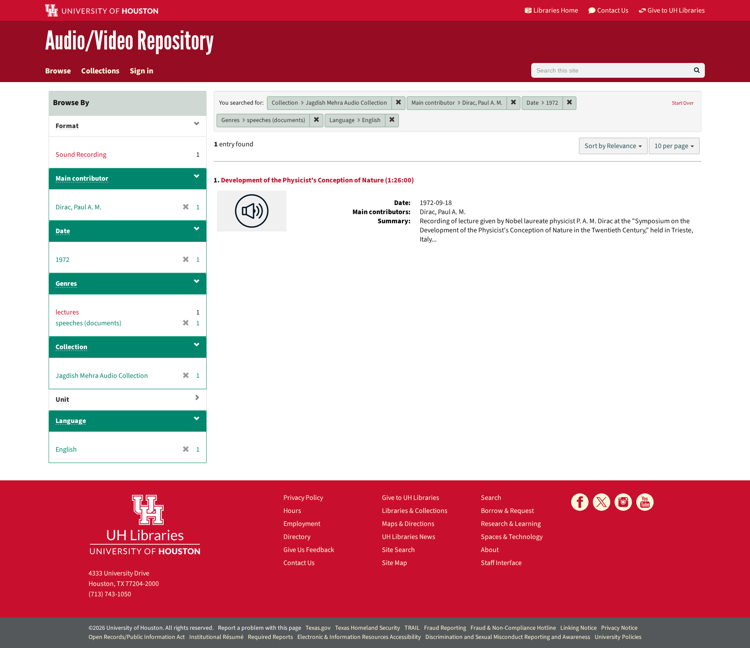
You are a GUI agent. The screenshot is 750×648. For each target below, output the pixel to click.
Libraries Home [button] (555, 10)
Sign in (141, 71)
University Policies (618, 637)
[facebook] (580, 502)
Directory (296, 537)
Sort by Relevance (611, 146)
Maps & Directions (408, 524)
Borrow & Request (507, 511)
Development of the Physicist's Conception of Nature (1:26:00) (317, 180)
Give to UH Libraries (410, 498)
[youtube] (645, 502)
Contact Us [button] (612, 10)
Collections (100, 71)
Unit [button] (62, 399)
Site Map (394, 563)
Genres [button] (66, 283)
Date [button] (63, 231)
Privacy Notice (619, 628)
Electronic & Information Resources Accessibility (359, 637)
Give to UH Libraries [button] (676, 10)
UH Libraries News (408, 537)
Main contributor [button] (82, 178)
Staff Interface (501, 563)
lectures (67, 312)
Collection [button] (71, 347)
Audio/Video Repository (129, 41)
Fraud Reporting (445, 628)
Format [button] (67, 126)
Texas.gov (318, 628)
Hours (292, 511)
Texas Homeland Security (367, 628)
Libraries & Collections (414, 511)
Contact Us (299, 563)
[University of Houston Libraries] (145, 524)
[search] (697, 70)
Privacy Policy (303, 498)
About (490, 550)
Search (491, 498)
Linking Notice (578, 628)
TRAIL (412, 628)
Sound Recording (81, 154)
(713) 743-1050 (110, 594)
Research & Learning (511, 524)
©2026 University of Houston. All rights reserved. (151, 628)
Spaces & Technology (512, 537)
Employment (301, 524)
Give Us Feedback (308, 550)
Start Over (683, 103)
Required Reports (270, 637)
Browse (58, 71)
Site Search (398, 550)
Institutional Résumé (216, 637)
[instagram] (623, 502)
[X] (601, 502)
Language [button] (71, 421)
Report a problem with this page (259, 628)
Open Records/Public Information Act (137, 637)
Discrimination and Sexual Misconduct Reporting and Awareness (507, 637)
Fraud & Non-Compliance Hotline (513, 628)
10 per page (672, 146)
